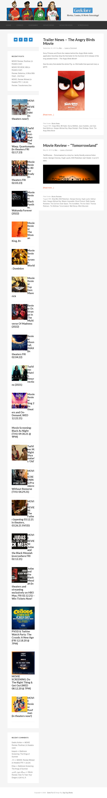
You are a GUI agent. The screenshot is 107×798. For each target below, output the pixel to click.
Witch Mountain (83, 206)
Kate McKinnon (48, 128)
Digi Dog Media (68, 793)
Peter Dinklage (84, 128)
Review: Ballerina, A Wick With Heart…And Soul (23, 74)
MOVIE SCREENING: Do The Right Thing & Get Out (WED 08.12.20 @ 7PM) (22, 682)
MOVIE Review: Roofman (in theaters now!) (23, 745)
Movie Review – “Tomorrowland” (70, 145)
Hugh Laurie (86, 199)
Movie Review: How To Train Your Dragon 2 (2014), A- (22, 775)
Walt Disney (73, 206)
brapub (14, 751)
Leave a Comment (71, 48)
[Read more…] (48, 114)
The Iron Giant (85, 204)
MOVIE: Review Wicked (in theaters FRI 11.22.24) (22, 80)
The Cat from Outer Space (59, 204)
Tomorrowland (64, 206)
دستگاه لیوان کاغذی (18, 772)
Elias (13, 766)
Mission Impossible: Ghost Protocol (73, 201)
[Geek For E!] (53, 19)
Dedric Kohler (17, 742)
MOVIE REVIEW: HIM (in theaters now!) (21, 68)
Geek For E (51, 793)
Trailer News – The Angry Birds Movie (69, 41)
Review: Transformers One (21, 85)
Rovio (91, 128)
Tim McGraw (54, 206)
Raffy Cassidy (90, 201)
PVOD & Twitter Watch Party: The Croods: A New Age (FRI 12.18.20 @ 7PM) (23, 637)
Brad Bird (55, 199)
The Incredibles (74, 204)
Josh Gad (93, 126)
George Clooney (75, 199)
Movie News (56, 123)
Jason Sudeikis (84, 126)
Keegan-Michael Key (61, 128)
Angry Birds (56, 126)
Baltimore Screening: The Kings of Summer (21, 754)
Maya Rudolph (73, 128)
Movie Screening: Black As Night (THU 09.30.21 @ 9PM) (21, 432)
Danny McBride (73, 126)
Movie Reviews (57, 196)
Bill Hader (64, 126)
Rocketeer (46, 204)
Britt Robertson (64, 199)
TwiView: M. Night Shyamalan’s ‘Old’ (31, 454)
